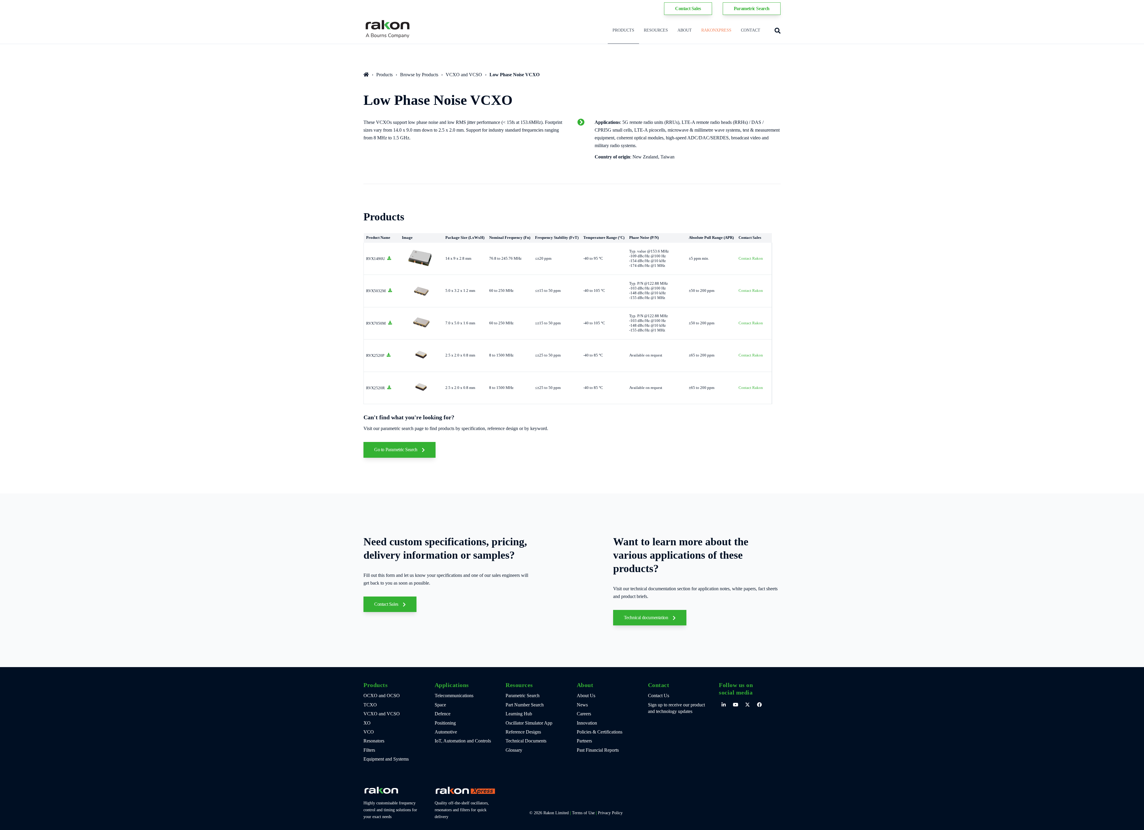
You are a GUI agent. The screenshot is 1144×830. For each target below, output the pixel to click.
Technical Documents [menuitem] (526, 740)
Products (623, 30)
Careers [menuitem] (584, 713)
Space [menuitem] (440, 704)
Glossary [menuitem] (514, 750)
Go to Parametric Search (396, 449)
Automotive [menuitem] (446, 731)
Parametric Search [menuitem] (523, 695)
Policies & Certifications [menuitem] (599, 731)
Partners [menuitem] (584, 740)
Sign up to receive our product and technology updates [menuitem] (676, 708)
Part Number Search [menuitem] (525, 704)
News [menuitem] (582, 704)
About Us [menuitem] (586, 695)
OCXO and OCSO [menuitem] (381, 695)
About (684, 30)
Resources (656, 30)
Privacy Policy (610, 813)
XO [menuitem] (367, 722)
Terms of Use (583, 813)
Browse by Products (419, 74)
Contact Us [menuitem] (658, 695)
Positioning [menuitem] (445, 722)
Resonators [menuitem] (373, 740)
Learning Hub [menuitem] (519, 713)
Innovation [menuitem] (587, 722)
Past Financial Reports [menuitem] (598, 750)
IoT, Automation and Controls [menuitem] (463, 740)
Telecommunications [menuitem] (454, 695)
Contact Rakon (751, 258)
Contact (750, 30)
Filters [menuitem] (369, 750)
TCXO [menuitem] (370, 704)
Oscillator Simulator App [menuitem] (529, 722)
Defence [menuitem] (442, 713)
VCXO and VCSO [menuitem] (381, 713)
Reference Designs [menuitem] (523, 731)
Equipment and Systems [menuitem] (386, 759)
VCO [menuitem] (368, 731)
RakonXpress (716, 30)
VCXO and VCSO (464, 74)
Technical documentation (646, 617)
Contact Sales (386, 604)
